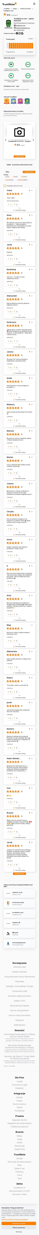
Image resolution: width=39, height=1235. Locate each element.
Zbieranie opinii (19, 967)
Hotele (19, 1143)
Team (19, 1178)
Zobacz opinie (20, 156)
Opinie (9, 164)
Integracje (19, 1020)
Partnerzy (19, 1172)
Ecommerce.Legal (19, 1085)
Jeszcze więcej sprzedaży (19, 1015)
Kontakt (19, 1158)
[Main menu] (34, 4)
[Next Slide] (33, 140)
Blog (19, 1165)
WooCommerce (19, 1104)
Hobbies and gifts (25, 8)
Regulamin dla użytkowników (19, 1123)
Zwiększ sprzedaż (19, 972)
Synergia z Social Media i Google (19, 986)
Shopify (19, 1097)
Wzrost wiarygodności (19, 1010)
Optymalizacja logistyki (19, 1006)
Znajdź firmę (19, 1149)
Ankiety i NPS (19, 1001)
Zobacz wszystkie (9, 1066)
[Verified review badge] (30, 190)
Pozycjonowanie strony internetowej (19, 977)
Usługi (19, 1139)
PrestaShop (19, 1111)
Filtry (7, 172)
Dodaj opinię (29, 172)
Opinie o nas (19, 1168)
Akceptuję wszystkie (18, 1223)
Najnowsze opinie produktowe (22, 164)
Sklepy (15, 8)
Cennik (19, 1081)
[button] (14, 15)
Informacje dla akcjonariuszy (19, 1162)
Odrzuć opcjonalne (19, 1227)
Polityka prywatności (19, 1127)
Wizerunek (19, 981)
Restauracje (20, 1146)
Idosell (19, 1107)
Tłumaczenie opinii (19, 991)
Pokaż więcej (19, 873)
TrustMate (6, 8)
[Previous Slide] (6, 140)
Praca (19, 1175)
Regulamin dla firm (19, 1120)
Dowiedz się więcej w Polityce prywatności (15, 1219)
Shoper (20, 1101)
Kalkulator (19, 1088)
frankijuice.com (20, 25)
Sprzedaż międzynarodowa (19, 996)
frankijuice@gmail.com (23, 28)
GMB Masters (19, 1025)
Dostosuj (19, 1232)
